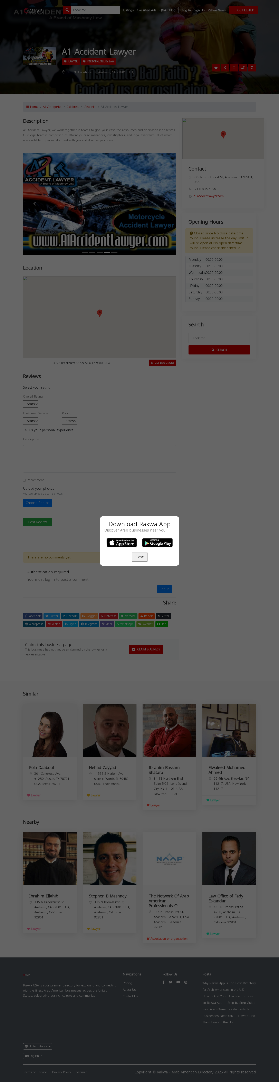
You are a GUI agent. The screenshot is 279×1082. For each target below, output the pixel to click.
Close (139, 557)
